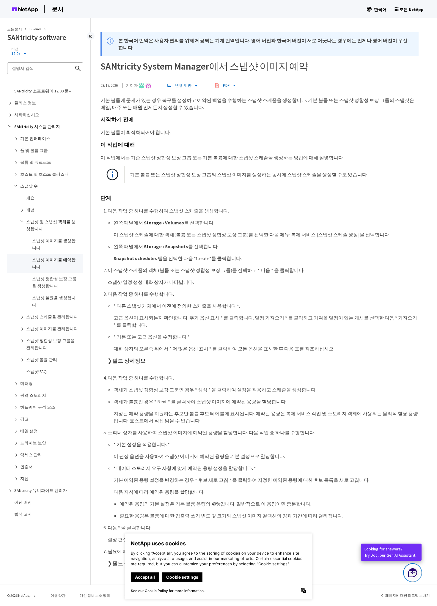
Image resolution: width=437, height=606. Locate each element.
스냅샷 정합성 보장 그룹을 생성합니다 (54, 282)
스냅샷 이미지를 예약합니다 (54, 263)
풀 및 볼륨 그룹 (34, 150)
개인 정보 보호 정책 (95, 595)
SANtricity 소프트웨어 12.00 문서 (43, 91)
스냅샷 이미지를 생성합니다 (54, 244)
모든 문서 (14, 29)
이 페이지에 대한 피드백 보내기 (405, 595)
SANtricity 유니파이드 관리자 (40, 490)
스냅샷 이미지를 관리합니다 (52, 328)
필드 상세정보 (129, 361)
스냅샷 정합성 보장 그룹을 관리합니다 (50, 344)
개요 (30, 198)
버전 (14, 49)
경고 (24, 419)
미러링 (26, 383)
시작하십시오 (26, 114)
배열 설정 (29, 431)
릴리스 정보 (25, 103)
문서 (58, 9)
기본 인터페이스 (35, 138)
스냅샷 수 (29, 186)
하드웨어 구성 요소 (37, 407)
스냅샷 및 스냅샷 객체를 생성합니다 (51, 225)
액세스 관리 (31, 454)
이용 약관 (58, 595)
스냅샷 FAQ (36, 371)
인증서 (26, 466)
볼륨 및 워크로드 (35, 162)
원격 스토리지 (33, 395)
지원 (24, 478)
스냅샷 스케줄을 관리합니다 (52, 316)
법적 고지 (23, 514)
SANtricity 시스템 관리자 (37, 126)
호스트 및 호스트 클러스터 (44, 174)
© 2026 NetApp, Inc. (21, 595)
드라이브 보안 (33, 443)
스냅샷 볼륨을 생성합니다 (54, 301)
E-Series (35, 29)
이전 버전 (23, 502)
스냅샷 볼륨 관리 (41, 359)
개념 (30, 210)
